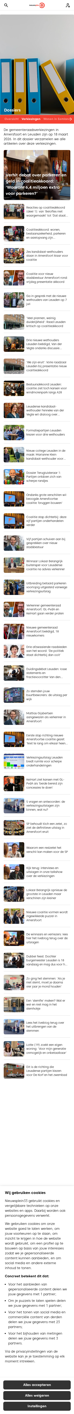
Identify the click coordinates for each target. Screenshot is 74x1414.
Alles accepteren (37, 1385)
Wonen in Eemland (56, 119)
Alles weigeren (37, 1395)
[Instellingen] (67, 5)
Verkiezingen (31, 119)
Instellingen (37, 1406)
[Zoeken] (6, 5)
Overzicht (12, 119)
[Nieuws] (37, 5)
